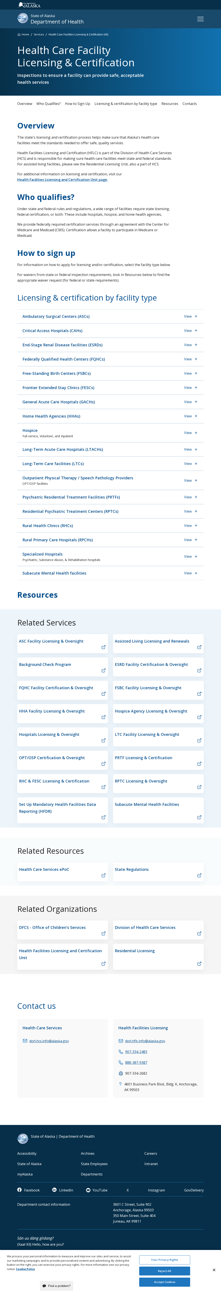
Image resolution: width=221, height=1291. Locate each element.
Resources (169, 103)
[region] (110, 1270)
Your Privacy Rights (164, 1260)
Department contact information (43, 1204)
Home (25, 34)
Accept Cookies (164, 1282)
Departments (92, 1174)
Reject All (164, 1271)
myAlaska (25, 1174)
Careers (150, 1153)
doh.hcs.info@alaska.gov (49, 1041)
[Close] (214, 1270)
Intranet (151, 1163)
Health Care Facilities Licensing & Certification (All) (78, 34)
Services (39, 34)
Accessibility (26, 1153)
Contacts (190, 103)
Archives (88, 1153)
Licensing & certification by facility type (126, 103)
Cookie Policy (25, 1269)
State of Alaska (29, 1163)
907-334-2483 (136, 1051)
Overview (24, 103)
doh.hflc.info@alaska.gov (145, 1041)
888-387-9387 (136, 1062)
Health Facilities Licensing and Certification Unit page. (62, 179)
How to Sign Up (77, 103)
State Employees (94, 1163)
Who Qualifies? (48, 103)
